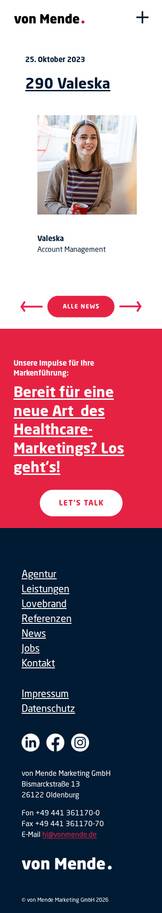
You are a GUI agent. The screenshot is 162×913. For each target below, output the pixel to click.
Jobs (31, 648)
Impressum (45, 693)
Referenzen (47, 618)
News (34, 633)
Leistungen (45, 588)
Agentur (39, 574)
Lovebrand (44, 603)
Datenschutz (48, 708)
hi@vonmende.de (69, 834)
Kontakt (38, 663)
